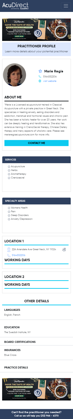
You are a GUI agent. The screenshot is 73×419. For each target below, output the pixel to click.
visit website (49, 81)
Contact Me (36, 143)
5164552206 (18, 255)
